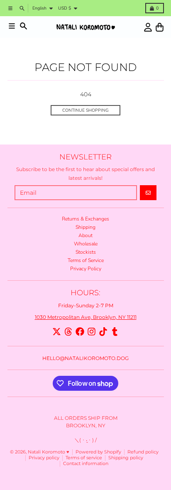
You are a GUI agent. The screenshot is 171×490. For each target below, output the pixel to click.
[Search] (23, 26)
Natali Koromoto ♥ (48, 452)
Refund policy (143, 452)
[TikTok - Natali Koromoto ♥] (103, 331)
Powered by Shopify (98, 452)
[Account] (148, 27)
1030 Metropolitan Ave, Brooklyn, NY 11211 (86, 317)
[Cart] (159, 27)
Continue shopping (85, 110)
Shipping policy (125, 458)
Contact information (85, 463)
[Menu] (11, 26)
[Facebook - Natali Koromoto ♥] (80, 331)
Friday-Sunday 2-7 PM (85, 305)
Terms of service (84, 458)
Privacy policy (44, 458)
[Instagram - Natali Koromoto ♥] (91, 331)
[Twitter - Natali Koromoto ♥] (56, 331)
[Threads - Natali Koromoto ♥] (68, 331)
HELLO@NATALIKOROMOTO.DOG (85, 358)
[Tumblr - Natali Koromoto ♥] (114, 331)
